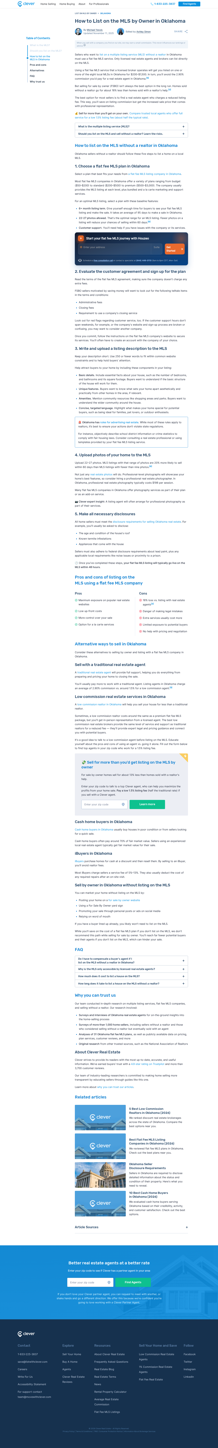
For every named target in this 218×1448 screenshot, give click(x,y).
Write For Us (25, 1376)
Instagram (190, 1369)
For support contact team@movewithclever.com (34, 1394)
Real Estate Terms (105, 1376)
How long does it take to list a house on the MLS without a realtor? (118, 983)
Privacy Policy (68, 1431)
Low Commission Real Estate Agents (156, 1357)
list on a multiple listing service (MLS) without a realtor (133, 54)
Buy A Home (69, 1361)
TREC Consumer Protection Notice (108, 1431)
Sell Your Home (71, 1354)
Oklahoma (105, 13)
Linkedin (189, 1376)
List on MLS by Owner (86, 13)
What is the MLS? (40, 45)
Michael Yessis (95, 29)
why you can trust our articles (115, 1087)
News (97, 1384)
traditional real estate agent (94, 672)
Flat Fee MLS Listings (107, 1411)
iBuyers (79, 861)
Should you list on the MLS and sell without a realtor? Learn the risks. (120, 133)
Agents (66, 1369)
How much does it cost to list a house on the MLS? (109, 976)
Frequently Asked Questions (111, 1361)
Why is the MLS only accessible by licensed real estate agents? (116, 969)
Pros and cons (38, 64)
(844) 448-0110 (143, 260)
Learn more (147, 804)
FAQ (32, 76)
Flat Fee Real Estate (151, 1379)
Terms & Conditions (84, 1431)
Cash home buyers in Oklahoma (94, 829)
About (82, 3)
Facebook (190, 1354)
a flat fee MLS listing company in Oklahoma (154, 173)
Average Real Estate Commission (106, 1402)
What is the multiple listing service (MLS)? (103, 126)
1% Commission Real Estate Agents (155, 1369)
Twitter (188, 1361)
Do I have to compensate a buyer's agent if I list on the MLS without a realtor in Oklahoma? (106, 960)
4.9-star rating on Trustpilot (147, 1064)
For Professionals (99, 3)
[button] (104, 804)
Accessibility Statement (32, 1384)
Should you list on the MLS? (46, 50)
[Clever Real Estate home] (28, 4)
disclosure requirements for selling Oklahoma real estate (147, 521)
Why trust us (37, 81)
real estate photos (101, 474)
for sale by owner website (124, 900)
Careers (22, 1369)
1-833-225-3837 (28, 1354)
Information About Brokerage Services (139, 1431)
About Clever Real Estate (109, 1354)
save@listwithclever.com (32, 1361)
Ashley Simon (143, 31)
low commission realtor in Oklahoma (99, 704)
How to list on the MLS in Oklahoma (40, 58)
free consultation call (103, 260)
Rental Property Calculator (110, 1391)
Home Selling (48, 3)
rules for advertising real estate (119, 422)
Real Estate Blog (104, 1369)
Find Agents (189, 4)
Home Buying (67, 3)
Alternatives (37, 70)
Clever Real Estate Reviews (73, 1379)
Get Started (170, 249)
